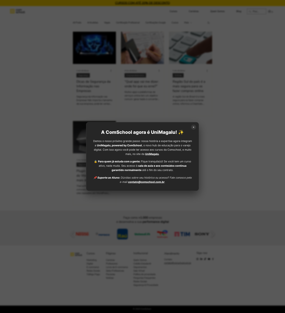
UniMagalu (152, 154)
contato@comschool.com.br (146, 181)
